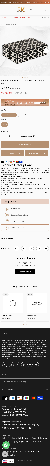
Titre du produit (7, 315)
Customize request (25, 144)
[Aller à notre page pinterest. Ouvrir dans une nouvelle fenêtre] (36, 364)
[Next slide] (46, 50)
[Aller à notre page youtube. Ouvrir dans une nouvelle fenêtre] (30, 364)
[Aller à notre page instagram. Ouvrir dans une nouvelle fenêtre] (11, 364)
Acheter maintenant (37, 153)
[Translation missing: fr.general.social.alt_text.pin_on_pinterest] (46, 248)
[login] (30, 9)
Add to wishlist (26, 136)
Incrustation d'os (8, 115)
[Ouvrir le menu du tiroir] (3, 9)
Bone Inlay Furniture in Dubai (21, 17)
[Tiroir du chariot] (46, 9)
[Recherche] (41, 9)
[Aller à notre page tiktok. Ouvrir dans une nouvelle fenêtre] (23, 364)
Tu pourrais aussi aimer (25, 286)
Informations (7, 389)
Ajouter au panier (13, 153)
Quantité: (4, 131)
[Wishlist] (36, 9)
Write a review (25, 271)
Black (4, 124)
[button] (22, 77)
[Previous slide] (3, 50)
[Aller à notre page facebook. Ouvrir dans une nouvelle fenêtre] (4, 364)
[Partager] (16, 248)
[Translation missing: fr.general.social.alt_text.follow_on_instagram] (38, 248)
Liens (4, 374)
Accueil (5, 17)
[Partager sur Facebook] (23, 248)
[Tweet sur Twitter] (31, 248)
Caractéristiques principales (14, 382)
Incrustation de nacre (26, 115)
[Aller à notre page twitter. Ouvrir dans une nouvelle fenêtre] (17, 364)
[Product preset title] (12, 303)
